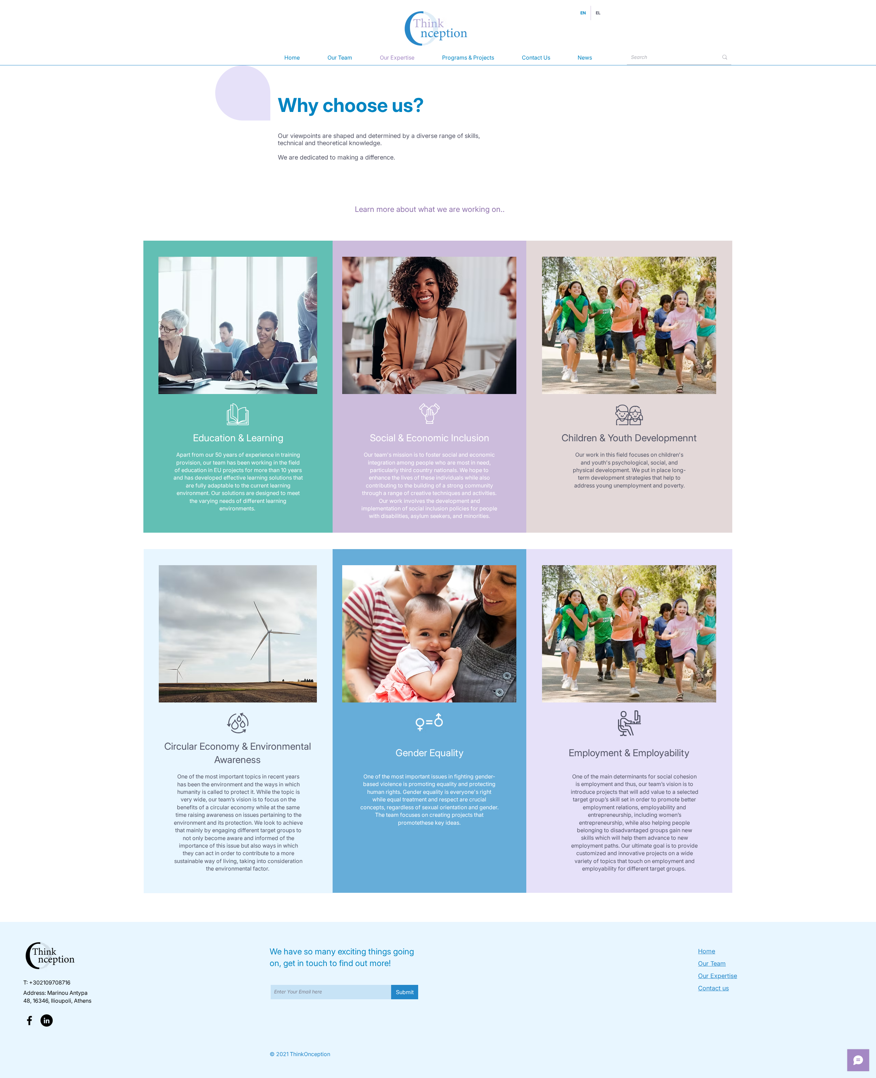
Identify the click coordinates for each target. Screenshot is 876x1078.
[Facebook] (29, 1020)
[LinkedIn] (46, 1020)
